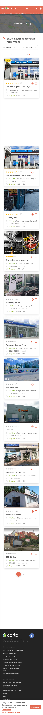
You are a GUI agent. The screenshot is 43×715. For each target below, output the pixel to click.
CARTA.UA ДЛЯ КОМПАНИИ (12, 682)
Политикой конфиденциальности (11, 711)
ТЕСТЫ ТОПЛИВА (9, 656)
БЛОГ (5, 696)
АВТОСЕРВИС (36, 8)
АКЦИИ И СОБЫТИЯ (9, 653)
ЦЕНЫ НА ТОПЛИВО (10, 659)
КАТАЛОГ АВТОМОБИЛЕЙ (11, 666)
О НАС (5, 693)
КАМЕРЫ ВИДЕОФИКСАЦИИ (12, 662)
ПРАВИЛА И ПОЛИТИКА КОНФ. (11, 669)
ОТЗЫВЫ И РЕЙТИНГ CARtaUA (10, 686)
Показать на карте (19, 23)
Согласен (35, 707)
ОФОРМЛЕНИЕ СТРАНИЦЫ (12, 690)
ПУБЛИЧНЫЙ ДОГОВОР (11, 674)
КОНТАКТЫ (6, 699)
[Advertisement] (21, 3)
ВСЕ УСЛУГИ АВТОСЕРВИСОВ (13, 650)
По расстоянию (35, 55)
